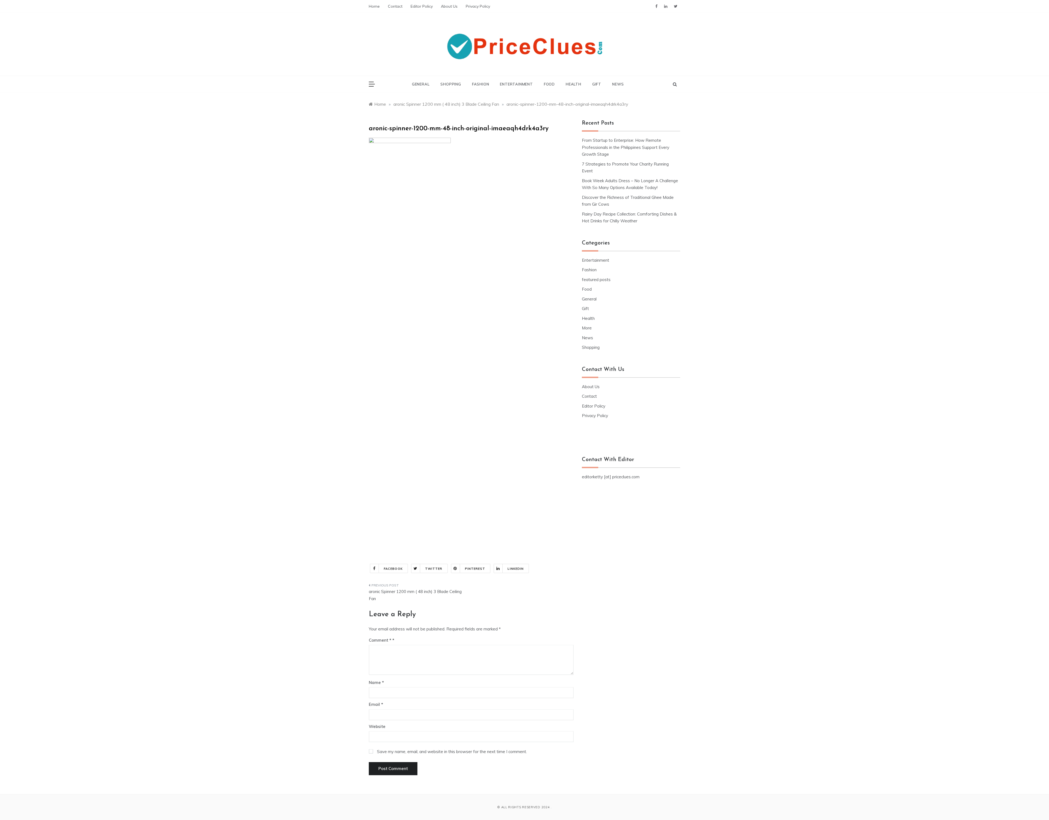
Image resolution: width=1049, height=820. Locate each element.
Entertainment (516, 84)
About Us (449, 6)
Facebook (393, 569)
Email (376, 704)
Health (573, 84)
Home (374, 6)
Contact (395, 6)
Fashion (480, 84)
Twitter (434, 569)
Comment (380, 640)
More (587, 328)
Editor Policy (422, 6)
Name (376, 682)
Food (549, 84)
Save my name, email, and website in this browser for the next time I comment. (452, 751)
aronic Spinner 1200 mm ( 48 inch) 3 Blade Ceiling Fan (415, 595)
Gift (596, 84)
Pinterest (475, 569)
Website (377, 726)
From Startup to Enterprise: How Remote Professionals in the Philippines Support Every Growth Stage (625, 147)
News (618, 84)
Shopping (450, 84)
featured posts (596, 279)
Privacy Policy (478, 6)
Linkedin (516, 569)
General (421, 84)
